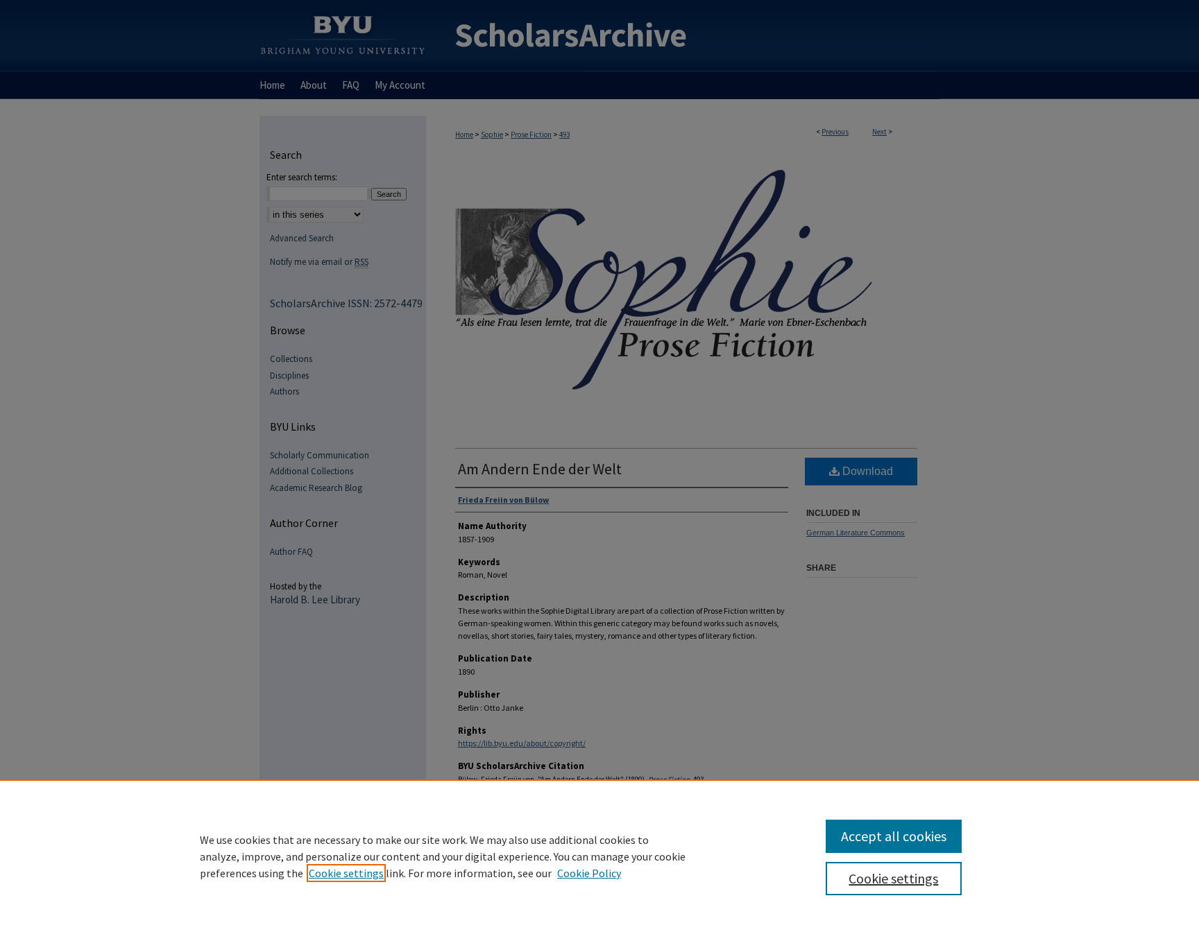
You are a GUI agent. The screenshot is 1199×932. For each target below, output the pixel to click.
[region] (599, 855)
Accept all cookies (893, 836)
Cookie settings (346, 873)
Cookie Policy (589, 873)
